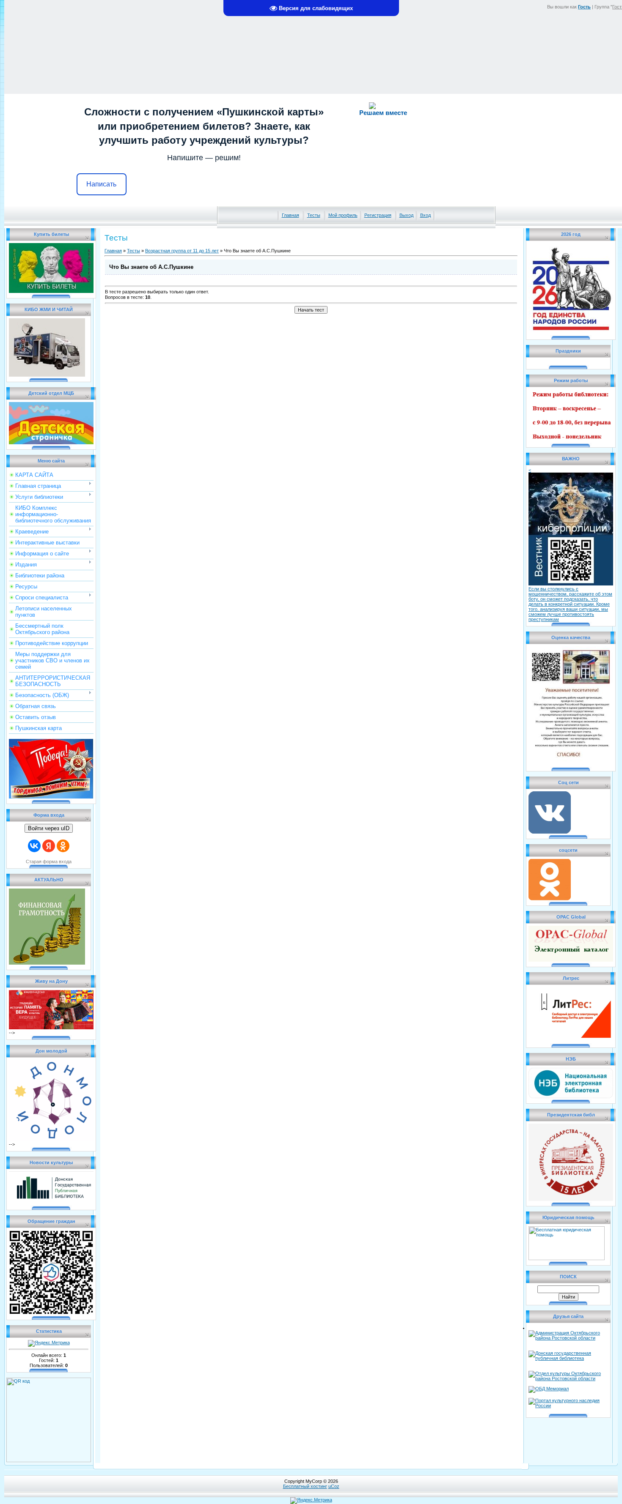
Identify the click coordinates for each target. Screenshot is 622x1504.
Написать (101, 184)
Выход (406, 215)
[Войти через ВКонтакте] (34, 846)
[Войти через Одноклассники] (63, 846)
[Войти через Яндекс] (48, 846)
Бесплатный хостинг (305, 1486)
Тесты (313, 215)
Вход (425, 215)
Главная (290, 215)
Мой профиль (343, 215)
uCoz (333, 1486)
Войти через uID (48, 828)
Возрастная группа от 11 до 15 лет (182, 250)
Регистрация (377, 215)
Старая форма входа (49, 861)
